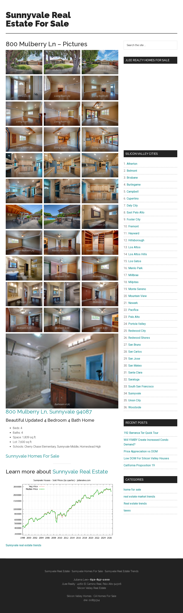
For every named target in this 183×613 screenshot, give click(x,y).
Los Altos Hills (137, 254)
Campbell (133, 191)
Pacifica (133, 310)
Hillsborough (136, 240)
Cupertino (133, 198)
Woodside (134, 407)
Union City (134, 400)
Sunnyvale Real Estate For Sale (38, 19)
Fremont (133, 226)
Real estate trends (135, 503)
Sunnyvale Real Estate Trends (122, 571)
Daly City (132, 205)
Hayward (133, 233)
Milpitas (133, 282)
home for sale (132, 489)
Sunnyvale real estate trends (23, 545)
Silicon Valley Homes (79, 596)
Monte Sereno (137, 289)
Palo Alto (134, 317)
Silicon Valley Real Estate (91, 588)
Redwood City (137, 330)
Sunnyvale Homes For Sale (32, 456)
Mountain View (137, 296)
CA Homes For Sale (104, 596)
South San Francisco (141, 386)
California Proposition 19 (139, 465)
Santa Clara (135, 372)
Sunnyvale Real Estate (80, 471)
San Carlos (135, 351)
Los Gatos (134, 261)
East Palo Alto (135, 212)
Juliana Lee (80, 579)
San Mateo (135, 365)
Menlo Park (135, 268)
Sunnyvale (134, 393)
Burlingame (134, 184)
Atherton (132, 163)
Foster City (133, 219)
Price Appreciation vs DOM (141, 451)
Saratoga (133, 379)
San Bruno (134, 344)
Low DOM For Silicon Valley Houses (146, 458)
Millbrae (133, 275)
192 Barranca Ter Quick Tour (141, 433)
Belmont (132, 170)
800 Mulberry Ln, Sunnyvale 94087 (49, 411)
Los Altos (134, 247)
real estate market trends (139, 496)
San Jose (134, 358)
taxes (127, 510)
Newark (133, 303)
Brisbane (132, 177)
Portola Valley (137, 324)
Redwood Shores (139, 337)
